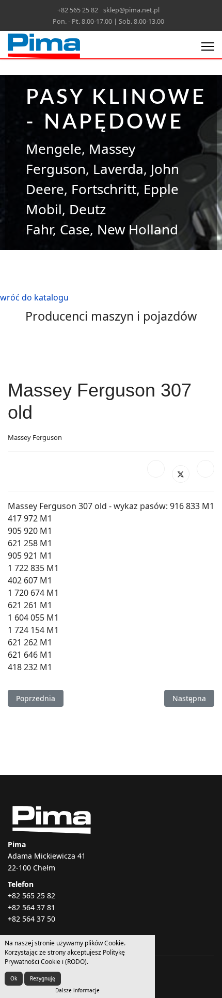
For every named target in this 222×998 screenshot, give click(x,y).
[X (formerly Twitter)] (180, 474)
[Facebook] (156, 469)
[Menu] (207, 46)
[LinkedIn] (205, 469)
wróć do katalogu (34, 297)
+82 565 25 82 (77, 10)
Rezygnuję (42, 978)
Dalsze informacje (77, 990)
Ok (13, 978)
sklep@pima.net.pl (131, 10)
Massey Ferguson (35, 437)
